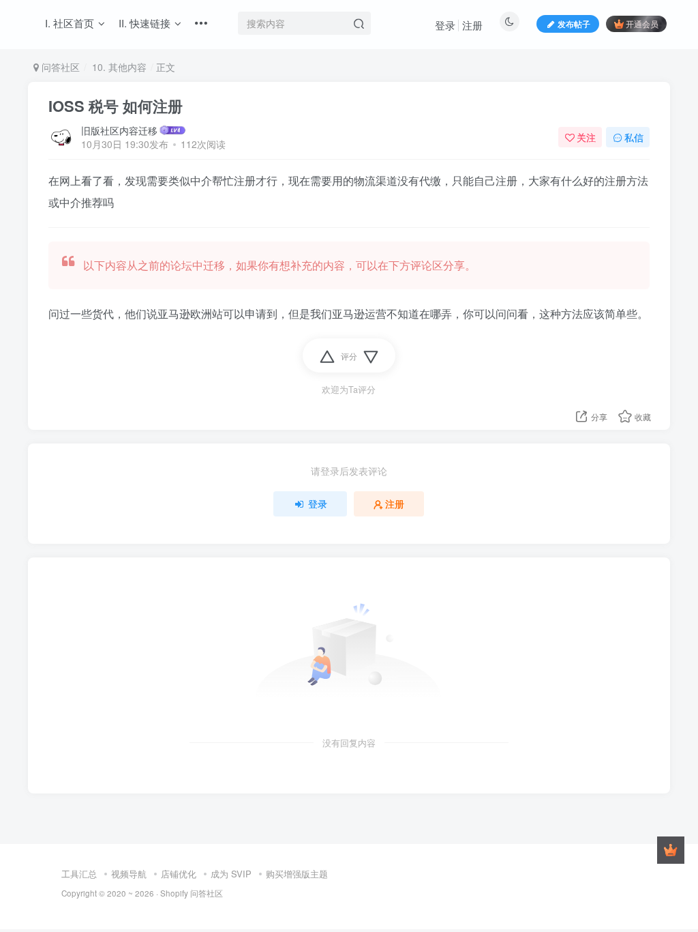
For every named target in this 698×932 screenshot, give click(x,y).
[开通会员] (670, 850)
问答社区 (59, 67)
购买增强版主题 (297, 873)
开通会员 (642, 23)
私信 (633, 137)
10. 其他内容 (118, 67)
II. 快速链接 (144, 23)
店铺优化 (178, 873)
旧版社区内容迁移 (119, 130)
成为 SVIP (231, 873)
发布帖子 (574, 23)
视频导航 (129, 873)
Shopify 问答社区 (191, 893)
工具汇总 (79, 873)
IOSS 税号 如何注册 (115, 106)
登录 (445, 25)
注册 (472, 25)
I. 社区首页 (69, 23)
